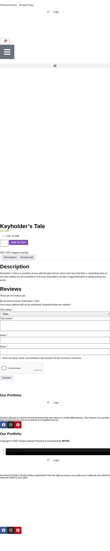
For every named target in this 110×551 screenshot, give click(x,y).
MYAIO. (66, 441)
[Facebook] (3, 530)
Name (4, 335)
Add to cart (18, 242)
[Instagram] (10, 530)
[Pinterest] (17, 530)
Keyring (24, 252)
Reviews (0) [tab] (27, 257)
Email (3, 346)
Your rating (6, 309)
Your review (6, 318)
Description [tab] (10, 257)
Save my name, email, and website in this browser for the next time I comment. (41, 358)
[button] (55, 65)
